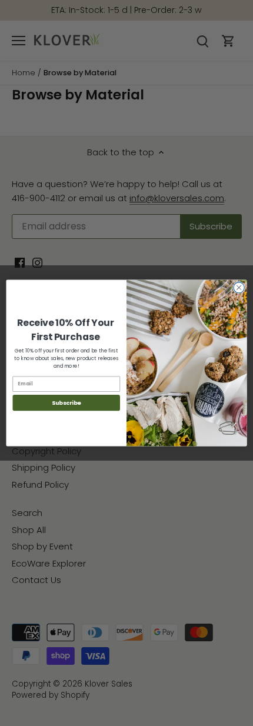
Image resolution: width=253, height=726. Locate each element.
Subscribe (66, 403)
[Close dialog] (239, 287)
